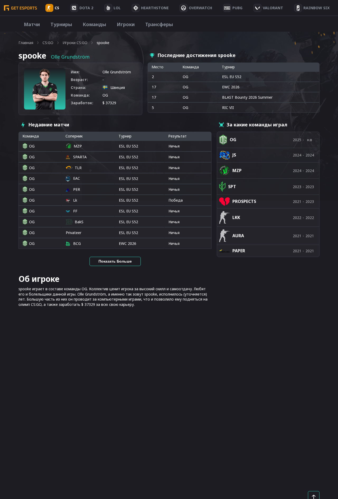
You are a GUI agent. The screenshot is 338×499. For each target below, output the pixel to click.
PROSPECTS (244, 201)
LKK (236, 217)
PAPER (238, 251)
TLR (78, 167)
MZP (78, 146)
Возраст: (79, 79)
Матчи (32, 24)
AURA (238, 236)
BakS (79, 221)
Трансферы (159, 24)
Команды (94, 24)
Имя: (75, 71)
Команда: (80, 95)
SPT (232, 186)
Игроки (126, 24)
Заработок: (82, 102)
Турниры (61, 24)
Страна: (78, 87)
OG (105, 95)
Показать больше (115, 261)
